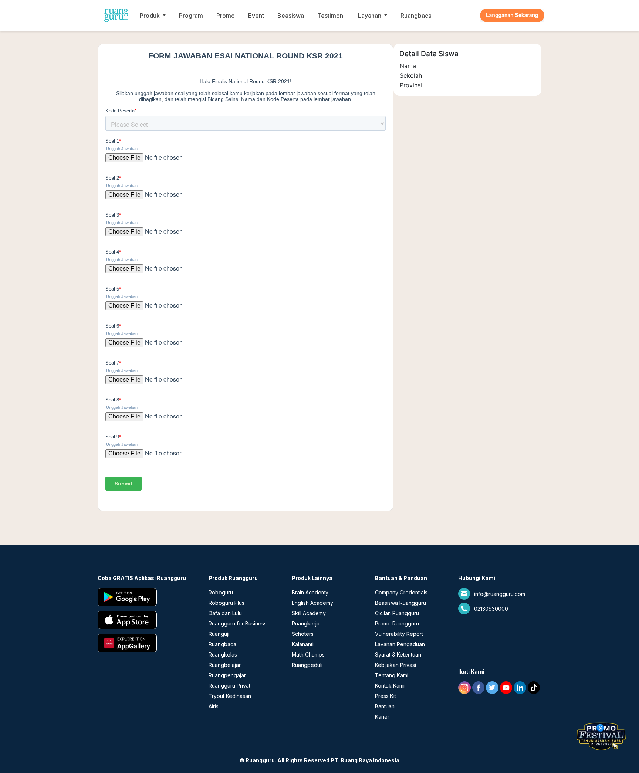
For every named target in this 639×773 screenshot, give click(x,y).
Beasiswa (290, 15)
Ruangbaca (416, 15)
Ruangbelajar (225, 665)
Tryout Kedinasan (230, 696)
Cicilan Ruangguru (397, 613)
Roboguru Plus (226, 603)
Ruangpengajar (227, 675)
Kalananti (303, 644)
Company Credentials (401, 592)
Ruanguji (219, 634)
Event (256, 15)
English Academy (312, 603)
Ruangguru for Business (238, 623)
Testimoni (331, 15)
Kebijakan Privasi (395, 665)
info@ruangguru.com (499, 594)
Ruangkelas (223, 654)
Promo (225, 15)
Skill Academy (309, 613)
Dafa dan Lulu (225, 613)
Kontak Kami (390, 685)
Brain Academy (310, 592)
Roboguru (221, 592)
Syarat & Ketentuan (398, 654)
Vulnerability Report (399, 634)
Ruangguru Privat (229, 685)
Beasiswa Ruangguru (400, 603)
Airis (214, 706)
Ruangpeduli (307, 665)
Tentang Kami (391, 675)
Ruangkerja (306, 623)
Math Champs (308, 654)
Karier (382, 716)
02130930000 (491, 609)
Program (191, 15)
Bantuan (385, 706)
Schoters (303, 634)
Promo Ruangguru (397, 623)
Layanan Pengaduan (400, 644)
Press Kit (385, 696)
